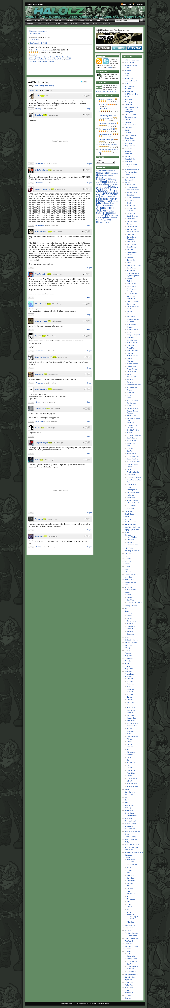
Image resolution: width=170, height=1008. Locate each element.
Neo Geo (130, 888)
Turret (98, 217)
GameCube (131, 881)
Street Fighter (131, 454)
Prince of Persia (132, 400)
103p (49, 274)
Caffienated (129, 104)
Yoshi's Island (131, 505)
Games (39, 24)
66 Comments (49, 61)
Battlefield (130, 195)
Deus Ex (130, 249)
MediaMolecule (132, 736)
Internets (128, 553)
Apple (129, 867)
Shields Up (128, 818)
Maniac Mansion (132, 343)
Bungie (129, 697)
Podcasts (130, 629)
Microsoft (130, 739)
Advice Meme (131, 589)
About (106, 20)
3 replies (39, 164)
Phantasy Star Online (134, 385)
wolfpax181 (39, 374)
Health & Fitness (130, 522)
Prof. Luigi (39, 115)
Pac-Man (130, 379)
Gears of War (131, 296)
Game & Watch (132, 293)
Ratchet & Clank (132, 408)
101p (49, 389)
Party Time (128, 656)
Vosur (37, 460)
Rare (129, 749)
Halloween (131, 542)
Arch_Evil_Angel (41, 321)
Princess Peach (103, 201)
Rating (41, 86)
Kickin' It (127, 564)
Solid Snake (111, 211)
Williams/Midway (133, 786)
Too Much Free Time (132, 946)
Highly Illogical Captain (132, 530)
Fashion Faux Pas (131, 172)
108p (48, 304)
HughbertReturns (41, 389)
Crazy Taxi (130, 234)
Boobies (127, 97)
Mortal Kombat (132, 369)
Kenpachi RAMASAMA (43, 357)
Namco (129, 742)
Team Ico (130, 768)
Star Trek (130, 964)
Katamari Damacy (133, 319)
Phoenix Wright (132, 387)
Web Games (131, 907)
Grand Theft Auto (133, 301)
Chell (98, 175)
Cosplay (127, 130)
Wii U (129, 912)
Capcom (130, 700)
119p (43, 336)
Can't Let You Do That (132, 107)
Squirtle (111, 215)
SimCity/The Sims (133, 430)
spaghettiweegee (42, 443)
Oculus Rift (133, 864)
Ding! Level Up (130, 146)
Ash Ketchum (102, 171)
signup (37, 90)
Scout (100, 208)
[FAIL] (30, 52)
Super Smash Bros (133, 461)
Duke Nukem (131, 268)
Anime (127, 73)
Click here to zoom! (35, 33)
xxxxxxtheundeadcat (42, 189)
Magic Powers (129, 580)
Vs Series (130, 495)
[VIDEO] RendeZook (105, 134)
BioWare (130, 692)
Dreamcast (131, 875)
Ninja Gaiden (131, 372)
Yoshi (107, 222)
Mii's (126, 585)
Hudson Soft (131, 718)
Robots (127, 800)
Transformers (131, 971)
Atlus (129, 686)
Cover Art (128, 133)
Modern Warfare (132, 364)
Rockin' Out (128, 803)
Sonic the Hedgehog (134, 435)
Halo (128, 314)
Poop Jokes (129, 669)
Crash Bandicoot (133, 232)
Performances (129, 658)
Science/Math (129, 805)
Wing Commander (133, 500)
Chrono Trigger (132, 221)
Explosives (128, 162)
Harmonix (130, 715)
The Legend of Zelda (134, 477)
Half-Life (130, 311)
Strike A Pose (129, 850)
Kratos (109, 192)
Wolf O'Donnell (103, 221)
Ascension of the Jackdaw (107, 124)
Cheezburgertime (131, 117)
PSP (128, 902)
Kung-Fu (128, 566)
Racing (127, 789)
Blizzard (130, 694)
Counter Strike (132, 229)
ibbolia (37, 96)
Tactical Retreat (130, 925)
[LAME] (32, 52)
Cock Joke (128, 127)
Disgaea (130, 257)
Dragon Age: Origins (134, 265)
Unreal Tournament (133, 492)
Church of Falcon (130, 125)
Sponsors (130, 634)
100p (42, 96)
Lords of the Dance (131, 574)
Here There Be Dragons (133, 527)
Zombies (128, 998)
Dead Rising (131, 247)
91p (45, 536)
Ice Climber (131, 316)
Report (89, 109)
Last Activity (49, 86)
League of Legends (133, 335)
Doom (129, 263)
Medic (114, 194)
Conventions (131, 621)
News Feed (127, 4)
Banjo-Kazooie (132, 192)
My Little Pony (132, 961)
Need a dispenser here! (43, 47)
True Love (128, 949)
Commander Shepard (106, 175)
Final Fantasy (131, 284)
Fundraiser (131, 623)
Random (38, 20)
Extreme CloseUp (131, 164)
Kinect (132, 862)
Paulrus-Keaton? (41, 232)
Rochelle (105, 205)
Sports (127, 834)
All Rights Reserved (82, 1003)
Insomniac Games (133, 723)
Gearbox (130, 713)
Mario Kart (130, 345)
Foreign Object (130, 177)
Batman (129, 595)
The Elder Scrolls (133, 472)
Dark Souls (131, 242)
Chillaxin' (128, 122)
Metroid (129, 358)
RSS (102, 67)
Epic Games (131, 710)
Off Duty (127, 648)
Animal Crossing (132, 187)
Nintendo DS (131, 894)
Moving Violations (131, 606)
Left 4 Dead (131, 337)
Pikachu (112, 196)
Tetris (129, 469)
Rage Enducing (130, 792)
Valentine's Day (132, 545)
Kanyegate (128, 561)
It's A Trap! (128, 559)
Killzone (130, 327)
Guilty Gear (131, 304)
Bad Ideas (128, 89)
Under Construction (131, 974)
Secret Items (129, 810)
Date (36, 86)
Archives (69, 20)
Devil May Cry (132, 252)
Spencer (38, 336)
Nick (106, 197)
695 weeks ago (50, 96)
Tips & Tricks (129, 944)
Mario (105, 194)
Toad (116, 215)
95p (49, 321)
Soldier (101, 210)
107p (49, 231)
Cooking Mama (132, 226)
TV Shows (96, 24)
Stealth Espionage (131, 839)
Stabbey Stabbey (130, 837)
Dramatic (128, 156)
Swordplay (128, 855)
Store (48, 20)
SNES (129, 904)
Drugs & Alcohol (130, 159)
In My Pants (129, 548)
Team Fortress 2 (40, 59)
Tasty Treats (129, 928)
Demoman (103, 179)
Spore (129, 446)
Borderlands (131, 208)
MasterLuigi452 (40, 304)
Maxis (129, 734)
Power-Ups (128, 671)
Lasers (127, 569)
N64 (128, 886)
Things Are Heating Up (132, 938)
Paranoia (128, 653)
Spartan (99, 215)
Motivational (129, 587)
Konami (129, 728)
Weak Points (129, 988)
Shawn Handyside (42, 50)
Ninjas (127, 637)
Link (115, 191)
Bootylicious (129, 99)
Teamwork (50, 59)
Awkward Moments (131, 81)
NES (128, 891)
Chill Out (128, 120)
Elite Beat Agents (133, 273)
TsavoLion (39, 519)
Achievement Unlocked (132, 60)
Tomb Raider (131, 484)
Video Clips (107, 24)
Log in (107, 1003)
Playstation (62, 57)
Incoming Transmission (132, 551)
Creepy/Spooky (130, 138)
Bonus (129, 616)
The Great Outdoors (131, 933)
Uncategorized (132, 490)
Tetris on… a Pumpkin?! (107, 99)
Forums (58, 20)
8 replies (39, 351)
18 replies (40, 225)
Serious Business (131, 816)
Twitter (109, 67)
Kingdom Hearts (132, 330)
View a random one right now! (106, 91)
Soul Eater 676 (40, 408)
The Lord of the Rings (134, 603)
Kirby (105, 192)
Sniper (109, 207)
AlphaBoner (35, 39)
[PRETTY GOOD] (36, 52)
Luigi (98, 194)
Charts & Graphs (130, 114)
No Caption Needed (48, 57)
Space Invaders (132, 440)
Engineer (107, 182)
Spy (106, 215)
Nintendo (130, 744)
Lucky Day (128, 577)
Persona (130, 382)
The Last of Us (132, 475)
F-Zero (129, 278)
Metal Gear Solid (133, 356)
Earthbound (131, 270)
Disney (129, 597)
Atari (128, 873)
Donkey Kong (131, 260)
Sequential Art (129, 813)
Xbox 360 (68, 59)
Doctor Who (131, 956)
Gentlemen (128, 511)
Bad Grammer (129, 86)
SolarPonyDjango (41, 170)
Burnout (130, 211)
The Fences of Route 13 (107, 129)
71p (45, 519)
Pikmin (129, 390)
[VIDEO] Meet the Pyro (106, 140)
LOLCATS (128, 572)
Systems (86, 24)
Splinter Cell (131, 443)
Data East (130, 702)
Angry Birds (131, 185)
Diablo (129, 255)
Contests (130, 618)
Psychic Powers (130, 674)
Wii (128, 909)
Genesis (130, 883)
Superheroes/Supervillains (134, 852)
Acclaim (130, 681)
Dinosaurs (128, 148)
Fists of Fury (129, 175)
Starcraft (130, 448)
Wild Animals (129, 993)
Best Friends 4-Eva (131, 94)
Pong (129, 395)
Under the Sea (130, 977)
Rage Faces (129, 795)
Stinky (127, 842)
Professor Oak (107, 203)
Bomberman (131, 205)
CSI (128, 953)
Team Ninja (131, 773)
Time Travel (129, 941)
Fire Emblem (131, 286)
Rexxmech (39, 536)
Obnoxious (128, 645)
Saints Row (131, 423)
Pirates (127, 663)
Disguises (128, 151)
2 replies (39, 421)
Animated (128, 70)
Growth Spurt (129, 514)
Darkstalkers (131, 244)
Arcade (129, 870)
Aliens (127, 68)
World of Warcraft (133, 503)
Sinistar (129, 433)
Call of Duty (131, 213)
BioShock (130, 200)
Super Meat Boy (132, 459)
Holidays (48, 24)
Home (29, 20)
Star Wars (130, 600)
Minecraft (130, 361)
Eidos (129, 705)
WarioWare (131, 498)
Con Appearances (84, 20)
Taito (128, 765)
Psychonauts (131, 403)
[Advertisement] (58, 573)
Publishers (75, 24)
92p (50, 170)
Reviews (130, 631)
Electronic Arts (132, 707)
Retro (126, 797)
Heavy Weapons (130, 524)
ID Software (131, 721)
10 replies (40, 183)
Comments (139, 4)
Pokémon (130, 393)
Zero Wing (130, 508)
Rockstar (130, 755)
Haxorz (127, 517)
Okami (129, 374)
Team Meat (131, 770)
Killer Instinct (131, 324)
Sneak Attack (129, 826)
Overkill (127, 650)
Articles (129, 613)
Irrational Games (132, 726)
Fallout (129, 281)
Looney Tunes (132, 959)
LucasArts (130, 731)
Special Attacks (130, 829)
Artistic (30, 24)
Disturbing (128, 154)
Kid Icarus (130, 322)
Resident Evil (131, 415)
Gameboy (130, 878)
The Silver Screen (131, 936)
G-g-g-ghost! (129, 180)
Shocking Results (131, 821)
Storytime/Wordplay (131, 847)
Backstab (128, 83)
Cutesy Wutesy (130, 141)
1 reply (39, 109)
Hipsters (127, 532)
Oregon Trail (131, 377)
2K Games (130, 679)
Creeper (100, 177)
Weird (127, 990)
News (65, 24)
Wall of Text (128, 985)
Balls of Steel (129, 91)
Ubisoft (129, 781)
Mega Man (100, 197)
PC (57, 57)
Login (31, 90)
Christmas (130, 540)
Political (127, 666)
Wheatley (103, 220)
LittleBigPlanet (132, 340)
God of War (131, 299)
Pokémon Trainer (106, 198)
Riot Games (131, 752)
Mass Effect (131, 348)
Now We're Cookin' (131, 642)
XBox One (130, 922)
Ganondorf (106, 184)
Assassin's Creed (133, 190)
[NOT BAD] (34, 52)
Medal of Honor (132, 351)
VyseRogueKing (41, 274)
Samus (110, 206)
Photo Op (128, 661)
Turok (129, 487)
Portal (129, 398)
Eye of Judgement (133, 276)
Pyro (99, 205)
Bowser (111, 171)
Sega (129, 757)
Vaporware (128, 980)
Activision (130, 684)
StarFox (129, 451)
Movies (57, 24)
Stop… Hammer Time (132, 844)
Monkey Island (132, 366)
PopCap (130, 747)
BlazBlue (130, 203)
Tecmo (129, 776)
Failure (127, 167)
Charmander (114, 173)
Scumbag (128, 808)
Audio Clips (129, 78)
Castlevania (131, 219)
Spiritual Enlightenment (133, 831)
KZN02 (37, 428)
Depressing (129, 143)
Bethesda (130, 689)
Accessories (131, 860)
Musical (127, 608)
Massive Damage (35, 57)
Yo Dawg (128, 995)
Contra (129, 224)
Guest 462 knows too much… (108, 145)
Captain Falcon (103, 173)
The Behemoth (132, 778)
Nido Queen (103, 104)
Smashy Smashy (130, 823)
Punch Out (130, 406)
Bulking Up (128, 102)
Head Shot (128, 519)
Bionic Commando (133, 198)
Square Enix (131, 763)
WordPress (100, 1003)
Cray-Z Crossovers (131, 135)
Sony (129, 760)
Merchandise (131, 626)
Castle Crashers (132, 216)
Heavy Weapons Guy (107, 188)
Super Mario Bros (133, 456)
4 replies (39, 383)
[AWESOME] (38, 52)
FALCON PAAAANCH (132, 169)
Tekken (129, 467)
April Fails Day (132, 537)
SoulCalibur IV (132, 438)
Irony (126, 556)
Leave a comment (38, 61)
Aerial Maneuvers (131, 65)
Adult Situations (130, 62)
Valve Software (59, 59)
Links (98, 20)
